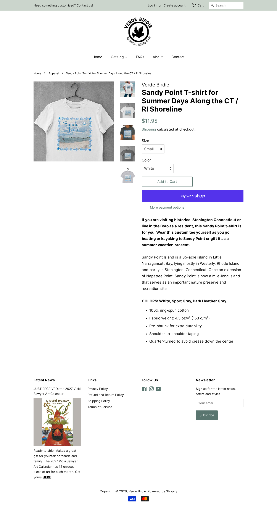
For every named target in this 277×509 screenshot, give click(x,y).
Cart (201, 5)
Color (146, 160)
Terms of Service (100, 407)
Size (145, 141)
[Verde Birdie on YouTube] (158, 389)
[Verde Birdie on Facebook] (144, 389)
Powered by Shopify (162, 491)
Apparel (53, 73)
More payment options (167, 207)
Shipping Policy (99, 401)
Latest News (44, 380)
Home (97, 57)
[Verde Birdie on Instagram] (151, 389)
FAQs (140, 57)
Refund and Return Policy (106, 395)
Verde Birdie (137, 491)
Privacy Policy (98, 389)
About (158, 57)
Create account (174, 5)
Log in (152, 5)
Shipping (149, 129)
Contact (178, 57)
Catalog (118, 57)
